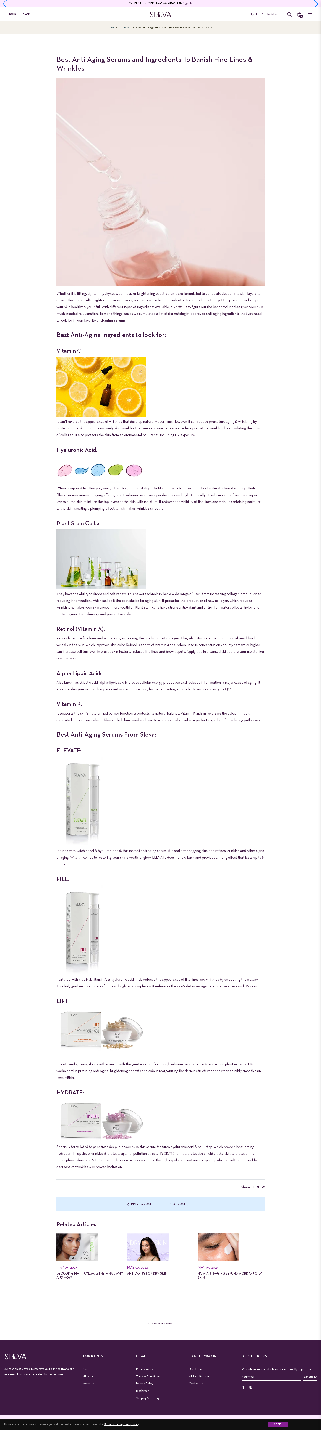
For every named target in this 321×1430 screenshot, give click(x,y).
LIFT (251, 1064)
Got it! (278, 1424)
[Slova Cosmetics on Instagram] (250, 1387)
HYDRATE (166, 1153)
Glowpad (88, 1376)
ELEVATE (159, 857)
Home (111, 28)
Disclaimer (142, 1391)
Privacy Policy (144, 1369)
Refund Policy (144, 1383)
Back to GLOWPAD (162, 1324)
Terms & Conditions (148, 1376)
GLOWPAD (125, 28)
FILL (138, 979)
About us (88, 1383)
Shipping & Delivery (147, 1398)
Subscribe (310, 1377)
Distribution (196, 1369)
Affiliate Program (199, 1376)
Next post (177, 1204)
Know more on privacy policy (121, 1424)
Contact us (196, 1383)
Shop (86, 1369)
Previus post (141, 1204)
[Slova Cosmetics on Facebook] (243, 1387)
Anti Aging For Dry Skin (147, 1273)
